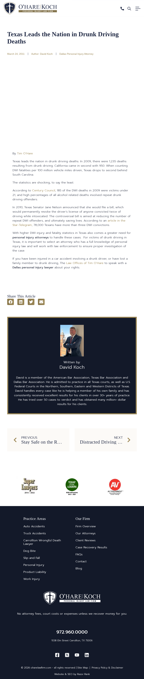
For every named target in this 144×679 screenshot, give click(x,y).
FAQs (79, 554)
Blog (79, 568)
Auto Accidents (34, 526)
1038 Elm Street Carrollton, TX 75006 (72, 640)
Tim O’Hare (25, 153)
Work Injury (31, 579)
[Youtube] (77, 655)
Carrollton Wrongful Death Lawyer (42, 542)
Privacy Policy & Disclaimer (107, 668)
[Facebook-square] (57, 655)
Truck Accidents (34, 533)
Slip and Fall (31, 558)
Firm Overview (86, 526)
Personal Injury (33, 565)
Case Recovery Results (91, 547)
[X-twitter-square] (67, 655)
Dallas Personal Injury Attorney (76, 53)
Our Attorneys (86, 533)
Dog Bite (29, 551)
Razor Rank (83, 674)
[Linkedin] (86, 655)
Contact (81, 561)
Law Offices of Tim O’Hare (84, 263)
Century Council (43, 190)
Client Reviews (86, 540)
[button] (10, 302)
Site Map (83, 668)
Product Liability (34, 572)
